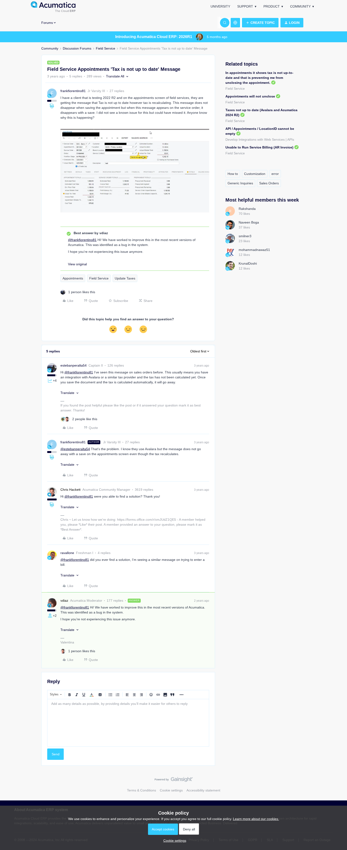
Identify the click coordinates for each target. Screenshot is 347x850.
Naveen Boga (249, 222)
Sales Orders (269, 183)
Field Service (105, 48)
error (275, 174)
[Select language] (235, 22)
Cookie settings (171, 790)
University (220, 6)
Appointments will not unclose (250, 96)
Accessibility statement (203, 790)
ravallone (67, 553)
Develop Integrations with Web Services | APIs (259, 139)
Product (271, 6)
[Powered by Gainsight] (174, 780)
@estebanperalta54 (75, 449)
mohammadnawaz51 (254, 250)
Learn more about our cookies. (256, 819)
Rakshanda (247, 209)
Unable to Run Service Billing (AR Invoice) (259, 147)
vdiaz (64, 600)
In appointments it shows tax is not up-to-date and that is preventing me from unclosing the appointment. (259, 78)
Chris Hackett (70, 489)
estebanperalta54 (73, 365)
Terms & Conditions (141, 790)
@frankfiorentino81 (82, 240)
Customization (254, 174)
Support (245, 6)
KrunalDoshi (248, 263)
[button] (260, 22)
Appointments (73, 278)
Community (300, 6)
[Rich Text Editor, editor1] (128, 722)
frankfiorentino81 (73, 91)
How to (233, 174)
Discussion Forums (77, 48)
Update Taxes (125, 278)
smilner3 (245, 236)
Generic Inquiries (240, 183)
